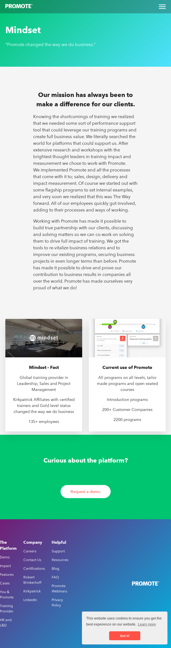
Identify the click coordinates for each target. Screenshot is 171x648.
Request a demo (85, 491)
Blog (55, 568)
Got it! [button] (125, 636)
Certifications (34, 568)
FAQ (55, 577)
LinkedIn (30, 600)
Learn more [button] (147, 624)
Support (58, 551)
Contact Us (32, 560)
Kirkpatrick (32, 591)
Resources (60, 560)
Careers (29, 551)
